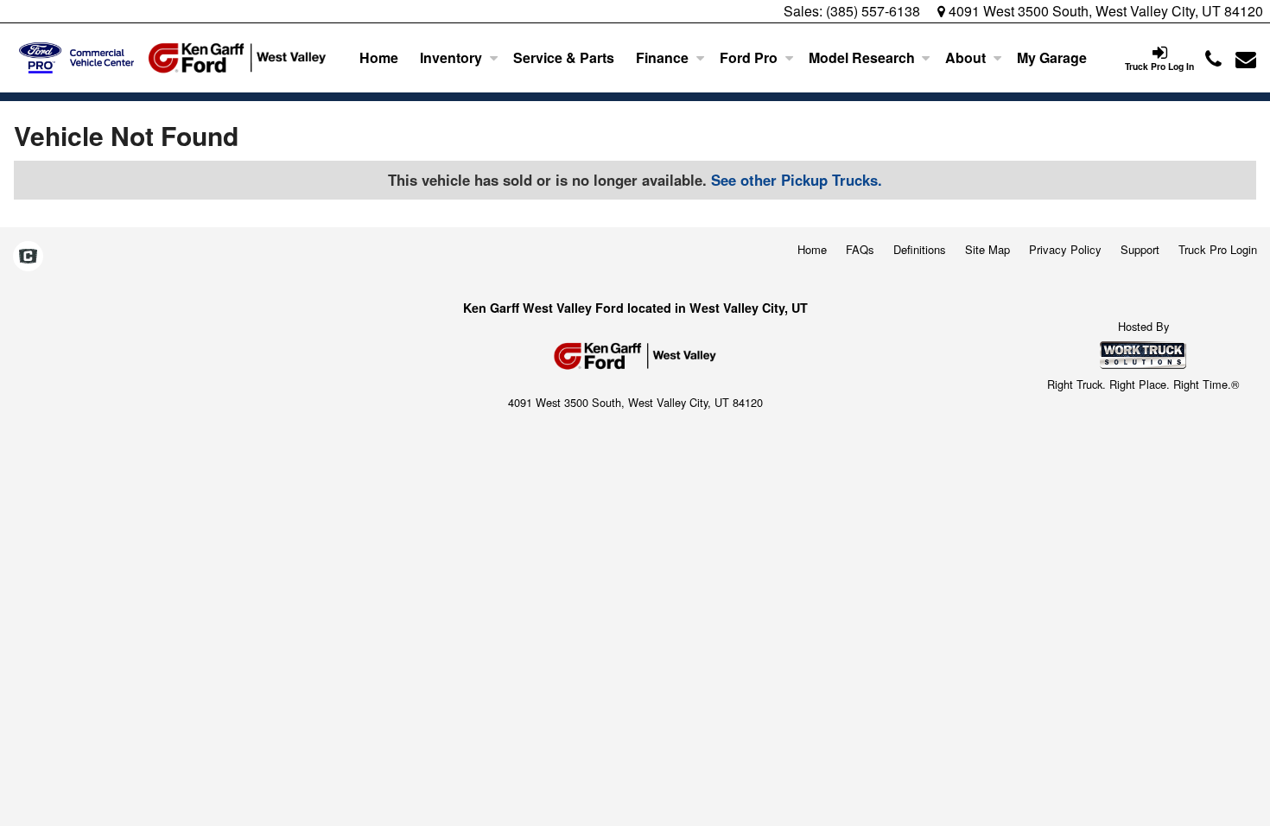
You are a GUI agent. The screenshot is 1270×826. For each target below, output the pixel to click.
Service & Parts (563, 57)
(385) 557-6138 (873, 11)
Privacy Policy (1065, 249)
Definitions (919, 249)
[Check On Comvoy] (28, 256)
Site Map (987, 249)
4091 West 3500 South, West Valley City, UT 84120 (1104, 11)
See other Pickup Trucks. (796, 179)
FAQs (860, 249)
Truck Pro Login (1217, 249)
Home (378, 57)
